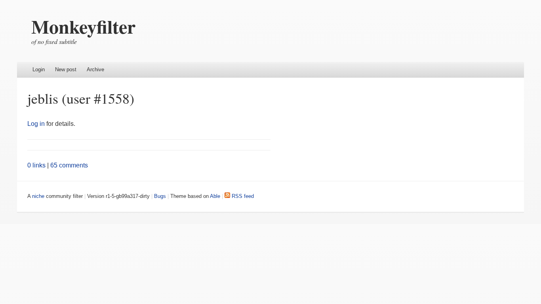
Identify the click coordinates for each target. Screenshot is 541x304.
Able (215, 196)
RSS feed (242, 196)
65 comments (69, 165)
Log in (36, 123)
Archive (95, 69)
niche (38, 196)
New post (65, 69)
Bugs (160, 196)
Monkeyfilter (83, 26)
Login (38, 69)
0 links (36, 165)
